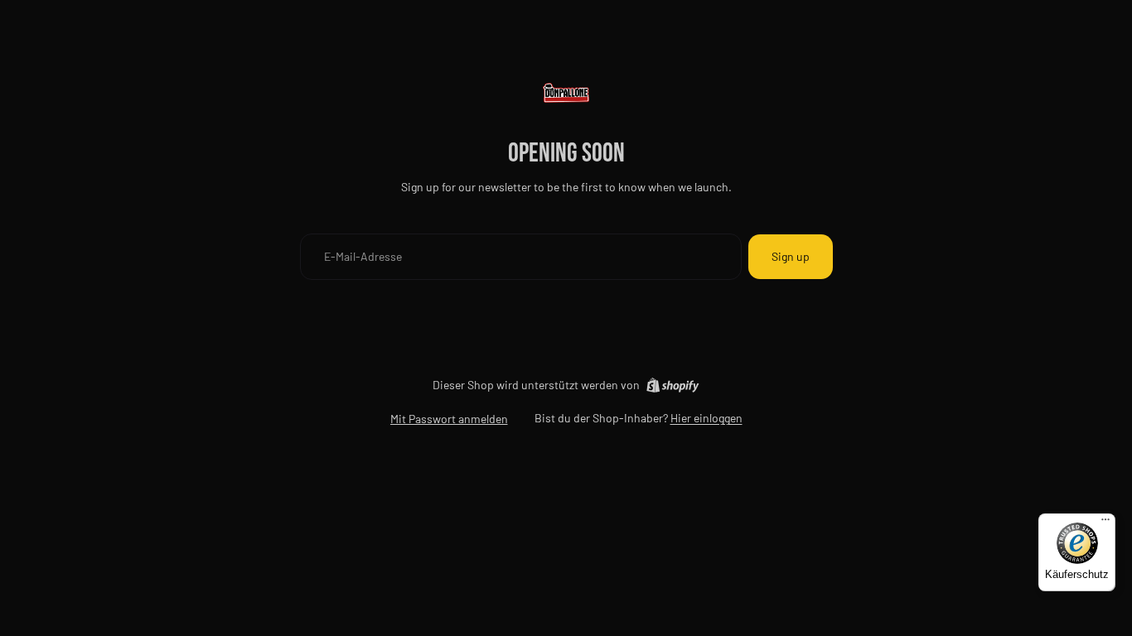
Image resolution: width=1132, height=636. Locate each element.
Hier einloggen (706, 418)
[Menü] (1105, 523)
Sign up (791, 256)
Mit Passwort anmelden (449, 419)
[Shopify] (672, 385)
